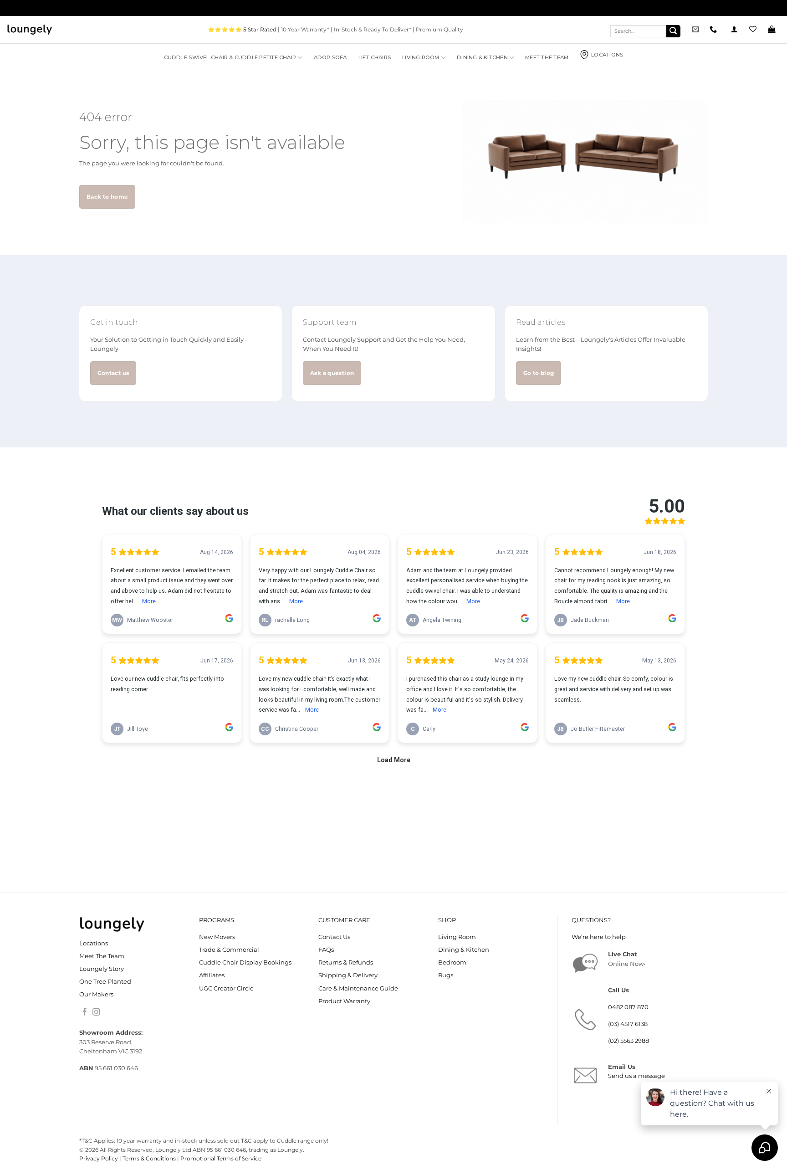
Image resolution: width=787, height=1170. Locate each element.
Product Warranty (344, 1001)
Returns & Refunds (345, 962)
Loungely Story (101, 968)
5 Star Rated (259, 29)
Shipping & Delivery (348, 975)
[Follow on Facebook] (85, 1012)
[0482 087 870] (714, 29)
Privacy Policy (98, 1158)
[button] (734, 29)
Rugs (445, 975)
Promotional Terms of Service (220, 1158)
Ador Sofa (330, 57)
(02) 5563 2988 (628, 1040)
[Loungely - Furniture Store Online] (29, 30)
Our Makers (96, 994)
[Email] (696, 29)
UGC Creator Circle (226, 988)
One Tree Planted (105, 981)
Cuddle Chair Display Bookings (245, 962)
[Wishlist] (752, 29)
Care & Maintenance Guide (358, 988)
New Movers (217, 937)
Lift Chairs (374, 57)
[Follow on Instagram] (96, 1012)
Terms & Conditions (149, 1158)
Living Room (420, 57)
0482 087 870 (628, 1007)
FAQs (326, 949)
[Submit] (673, 31)
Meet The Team (546, 57)
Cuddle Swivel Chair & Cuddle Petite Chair (230, 57)
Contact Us (334, 937)
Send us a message (636, 1075)
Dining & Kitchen (482, 57)
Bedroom (452, 962)
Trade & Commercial (229, 949)
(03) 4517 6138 (628, 1024)
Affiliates (212, 975)
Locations (607, 54)
